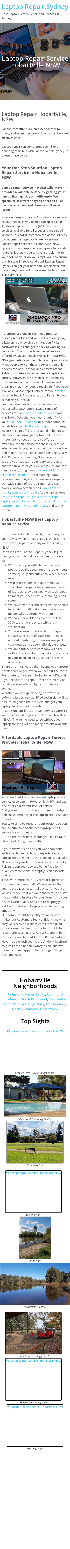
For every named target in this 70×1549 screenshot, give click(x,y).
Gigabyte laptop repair (44, 497)
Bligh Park (36, 1004)
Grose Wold (49, 1009)
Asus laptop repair (25, 492)
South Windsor (15, 1004)
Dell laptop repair (14, 497)
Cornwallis (56, 999)
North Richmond (34, 999)
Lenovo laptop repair (37, 501)
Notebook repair (35, 506)
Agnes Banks (35, 994)
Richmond (15, 994)
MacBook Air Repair (37, 426)
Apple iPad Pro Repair (41, 413)
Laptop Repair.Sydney (35, 6)
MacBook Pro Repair (23, 422)
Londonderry (56, 1004)
